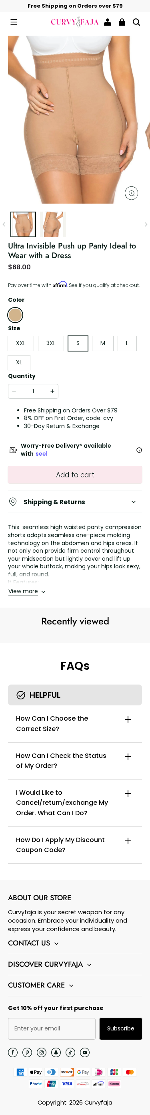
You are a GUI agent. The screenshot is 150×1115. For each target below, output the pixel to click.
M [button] (102, 343)
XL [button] (19, 362)
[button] (13, 22)
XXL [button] (21, 343)
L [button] (127, 343)
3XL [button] (51, 343)
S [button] (78, 343)
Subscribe (120, 1028)
